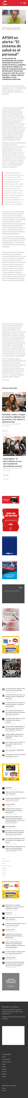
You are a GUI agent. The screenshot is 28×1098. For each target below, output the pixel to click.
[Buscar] (20, 3)
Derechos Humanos (6, 866)
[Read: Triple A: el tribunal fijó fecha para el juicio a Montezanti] (3, 792)
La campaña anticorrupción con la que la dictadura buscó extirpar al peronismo (15, 720)
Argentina (4, 873)
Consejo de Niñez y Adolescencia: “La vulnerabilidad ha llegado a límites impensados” (14, 736)
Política (15, 29)
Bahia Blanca (5, 424)
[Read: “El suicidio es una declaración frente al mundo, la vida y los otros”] (3, 798)
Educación (12, 424)
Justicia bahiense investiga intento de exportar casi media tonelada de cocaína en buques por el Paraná (15, 848)
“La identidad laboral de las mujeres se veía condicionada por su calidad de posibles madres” (15, 704)
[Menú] (24, 3)
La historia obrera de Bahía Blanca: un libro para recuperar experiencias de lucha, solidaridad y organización (15, 728)
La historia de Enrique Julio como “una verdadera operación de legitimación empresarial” (15, 696)
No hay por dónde (10, 804)
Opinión (4, 1076)
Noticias (9, 29)
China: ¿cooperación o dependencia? (14, 750)
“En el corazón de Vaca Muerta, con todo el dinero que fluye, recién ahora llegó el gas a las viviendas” (15, 712)
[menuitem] (20, 3)
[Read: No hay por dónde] (3, 805)
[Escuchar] (10, 503)
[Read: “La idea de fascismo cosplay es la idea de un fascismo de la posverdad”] (3, 689)
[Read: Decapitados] (3, 788)
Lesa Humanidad (6, 861)
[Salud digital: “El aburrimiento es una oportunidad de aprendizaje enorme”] (15, 446)
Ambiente (4, 868)
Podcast (4, 1064)
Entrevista (18, 424)
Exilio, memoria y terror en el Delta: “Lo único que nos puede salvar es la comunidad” (15, 743)
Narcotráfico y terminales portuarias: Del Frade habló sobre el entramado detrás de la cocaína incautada (14, 832)
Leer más (4, 431)
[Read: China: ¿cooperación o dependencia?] (3, 750)
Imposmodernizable (10, 826)
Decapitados (8, 787)
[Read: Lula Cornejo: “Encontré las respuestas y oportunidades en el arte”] (3, 755)
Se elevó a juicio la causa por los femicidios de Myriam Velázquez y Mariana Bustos (13, 810)
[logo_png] (11, 3)
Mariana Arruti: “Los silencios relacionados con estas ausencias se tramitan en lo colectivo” (14, 906)
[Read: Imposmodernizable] (3, 827)
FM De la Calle (8, 28)
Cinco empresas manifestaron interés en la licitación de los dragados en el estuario (15, 840)
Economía (4, 870)
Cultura (3, 863)
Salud (18, 29)
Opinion (4, 875)
